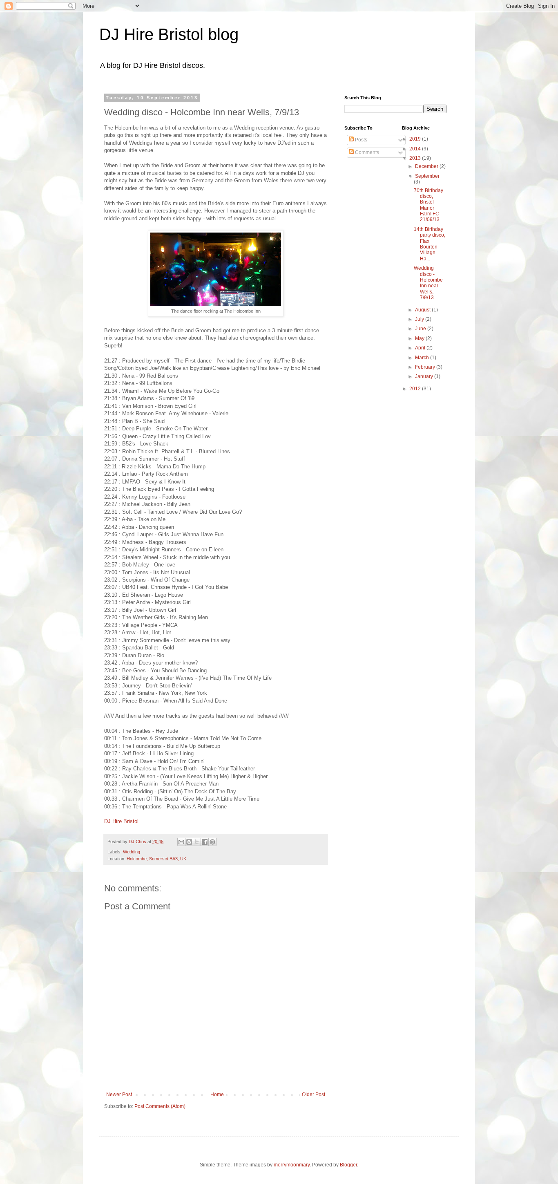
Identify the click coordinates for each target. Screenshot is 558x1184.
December (427, 166)
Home (217, 1094)
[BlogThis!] (189, 842)
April (420, 348)
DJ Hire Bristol (121, 821)
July (420, 319)
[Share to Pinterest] (212, 842)
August (423, 310)
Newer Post (119, 1094)
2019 (415, 139)
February (425, 367)
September (427, 176)
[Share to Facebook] (205, 842)
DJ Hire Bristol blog (169, 34)
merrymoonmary (292, 1165)
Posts (360, 140)
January (424, 376)
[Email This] (181, 842)
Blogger (348, 1165)
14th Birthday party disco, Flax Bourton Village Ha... (429, 244)
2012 (415, 389)
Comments (366, 152)
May (420, 338)
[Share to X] (197, 842)
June (421, 328)
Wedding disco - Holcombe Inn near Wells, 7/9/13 (428, 282)
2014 (415, 149)
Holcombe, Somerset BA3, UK (156, 858)
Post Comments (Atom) (159, 1106)
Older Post (313, 1094)
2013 (415, 158)
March (422, 357)
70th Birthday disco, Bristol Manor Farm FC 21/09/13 (428, 205)
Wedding (131, 851)
